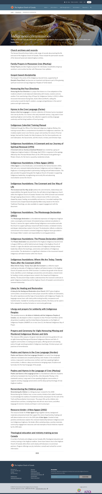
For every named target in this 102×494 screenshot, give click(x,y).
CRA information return (41, 488)
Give (89, 2)
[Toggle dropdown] (47, 7)
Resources (18, 12)
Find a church (74, 2)
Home (12, 12)
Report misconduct (35, 478)
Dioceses (33, 469)
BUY (85, 2)
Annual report (34, 476)
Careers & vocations (35, 472)
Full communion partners (36, 474)
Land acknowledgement (16, 478)
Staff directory (14, 476)
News (81, 2)
